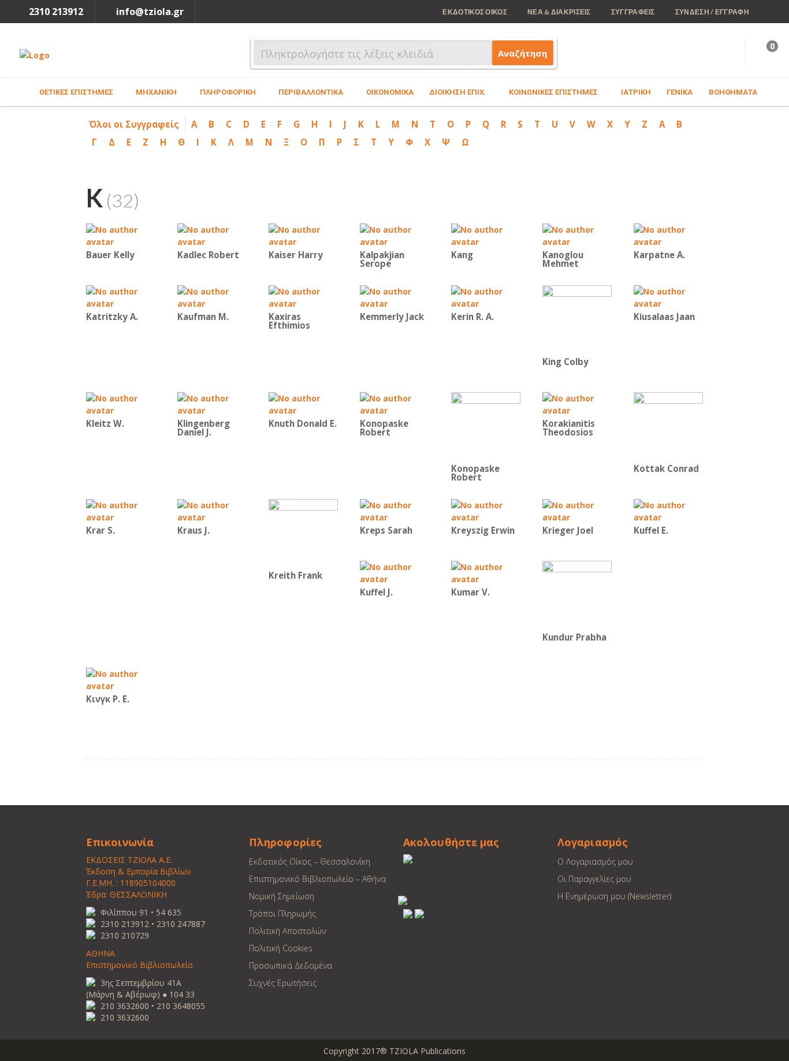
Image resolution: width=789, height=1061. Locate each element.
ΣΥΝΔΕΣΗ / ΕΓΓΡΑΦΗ (712, 12)
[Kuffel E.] (668, 510)
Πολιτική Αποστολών (287, 930)
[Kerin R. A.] (485, 296)
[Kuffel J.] (394, 572)
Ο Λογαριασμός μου (595, 861)
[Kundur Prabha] (577, 594)
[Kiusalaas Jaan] (668, 296)
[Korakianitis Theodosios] (577, 403)
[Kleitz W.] (120, 403)
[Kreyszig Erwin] (485, 510)
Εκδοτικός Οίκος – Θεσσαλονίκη (309, 861)
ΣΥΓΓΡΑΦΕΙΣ (633, 12)
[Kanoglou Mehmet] (577, 234)
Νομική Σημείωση (281, 896)
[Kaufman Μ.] (212, 296)
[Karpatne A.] (668, 234)
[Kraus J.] (212, 510)
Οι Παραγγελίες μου (594, 878)
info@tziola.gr (150, 11)
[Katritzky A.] (120, 296)
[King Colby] (577, 319)
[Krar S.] (120, 510)
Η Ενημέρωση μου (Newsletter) (614, 896)
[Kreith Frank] (303, 532)
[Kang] (485, 234)
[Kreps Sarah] (394, 510)
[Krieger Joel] (577, 510)
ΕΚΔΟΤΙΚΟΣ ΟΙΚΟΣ (474, 12)
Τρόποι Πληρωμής (282, 913)
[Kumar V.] (485, 572)
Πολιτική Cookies (280, 948)
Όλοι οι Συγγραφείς (134, 124)
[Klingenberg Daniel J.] (212, 403)
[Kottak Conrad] (668, 425)
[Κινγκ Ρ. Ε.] (120, 678)
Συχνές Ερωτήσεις (283, 982)
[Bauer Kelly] (120, 234)
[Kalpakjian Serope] (394, 234)
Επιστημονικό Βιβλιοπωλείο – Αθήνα (317, 878)
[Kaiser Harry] (303, 234)
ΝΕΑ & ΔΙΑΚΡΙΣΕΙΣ (559, 12)
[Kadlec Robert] (212, 234)
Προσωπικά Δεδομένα (290, 965)
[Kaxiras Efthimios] (303, 296)
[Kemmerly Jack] (394, 296)
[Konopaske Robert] (394, 403)
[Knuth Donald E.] (303, 403)
